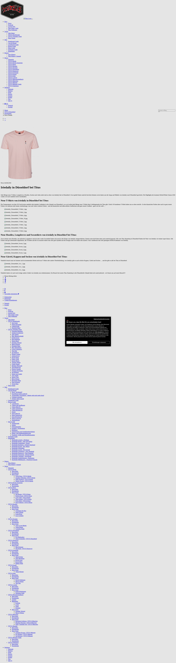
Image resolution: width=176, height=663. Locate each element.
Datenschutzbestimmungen (102, 319)
